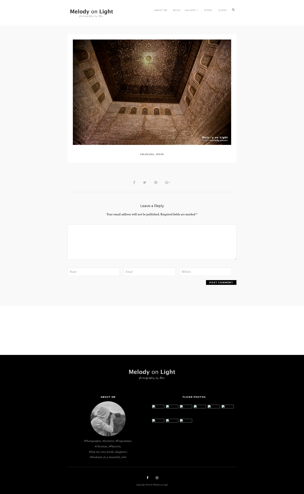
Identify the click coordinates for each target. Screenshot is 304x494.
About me (160, 10)
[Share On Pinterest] (156, 182)
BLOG (176, 10)
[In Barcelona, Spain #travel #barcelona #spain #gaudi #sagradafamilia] (186, 421)
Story (208, 10)
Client (222, 10)
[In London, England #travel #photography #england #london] (227, 407)
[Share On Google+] (168, 182)
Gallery (190, 10)
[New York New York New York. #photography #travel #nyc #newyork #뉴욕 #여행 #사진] (158, 407)
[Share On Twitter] (145, 182)
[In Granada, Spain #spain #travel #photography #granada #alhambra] (158, 421)
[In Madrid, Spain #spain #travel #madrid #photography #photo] (172, 421)
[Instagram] (156, 478)
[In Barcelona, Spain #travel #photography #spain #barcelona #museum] (214, 407)
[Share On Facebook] (135, 182)
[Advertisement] (152, 330)
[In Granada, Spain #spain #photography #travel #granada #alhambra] (186, 407)
